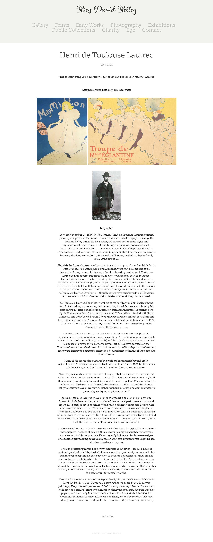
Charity (111, 30)
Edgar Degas (86, 245)
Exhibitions (161, 25)
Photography (125, 25)
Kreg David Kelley (106, 9)
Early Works (90, 25)
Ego (130, 30)
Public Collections (73, 30)
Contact (151, 30)
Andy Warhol (129, 493)
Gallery (40, 25)
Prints (62, 25)
